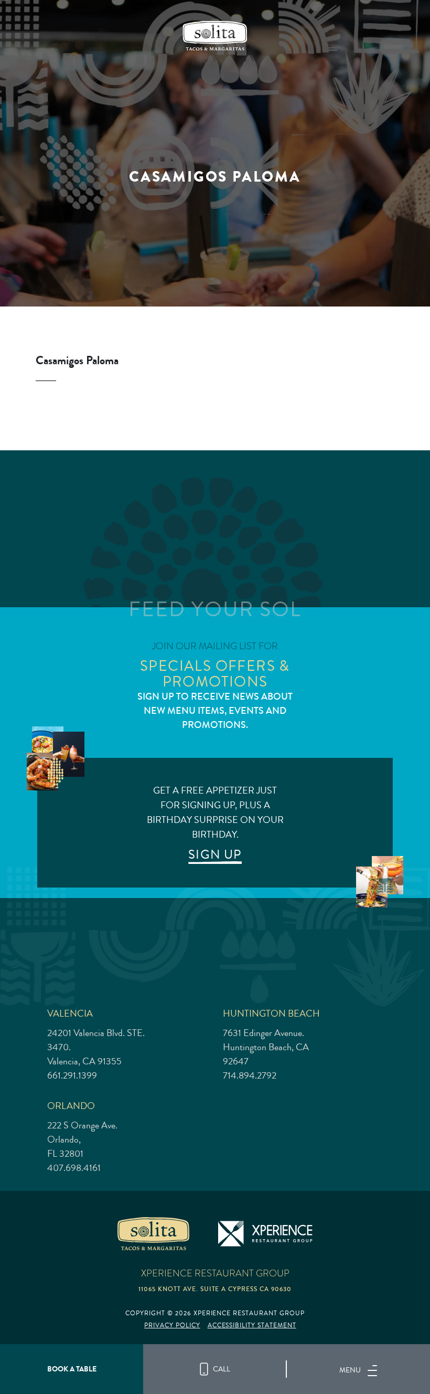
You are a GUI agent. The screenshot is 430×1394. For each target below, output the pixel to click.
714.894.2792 (249, 1075)
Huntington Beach (271, 1013)
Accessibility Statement (252, 1325)
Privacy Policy (172, 1325)
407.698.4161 (74, 1168)
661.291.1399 (72, 1075)
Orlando (71, 1106)
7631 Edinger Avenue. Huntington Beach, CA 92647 (266, 1047)
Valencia (70, 1013)
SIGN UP (214, 854)
